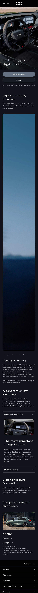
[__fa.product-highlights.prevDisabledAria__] (4, 354)
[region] (19, 232)
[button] (19, 569)
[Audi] (19, 3)
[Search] (8, 3)
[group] (19, 232)
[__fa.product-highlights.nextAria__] (27, 354)
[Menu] (4, 3)
